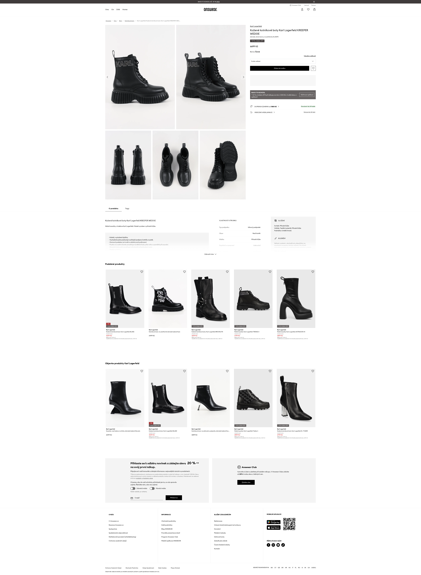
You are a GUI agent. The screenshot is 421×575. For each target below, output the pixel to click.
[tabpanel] (210, 233)
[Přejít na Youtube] (278, 545)
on (112, 9)
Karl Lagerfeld (256, 26)
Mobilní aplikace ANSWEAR (171, 541)
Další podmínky (166, 525)
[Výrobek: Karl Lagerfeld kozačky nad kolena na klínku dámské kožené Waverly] (125, 398)
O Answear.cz (114, 521)
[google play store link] (273, 522)
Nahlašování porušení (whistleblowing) (122, 537)
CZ (279, 567)
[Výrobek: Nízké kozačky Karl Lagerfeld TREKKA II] (253, 299)
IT (292, 567)
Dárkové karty (219, 537)
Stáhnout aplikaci (307, 95)
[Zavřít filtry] (314, 2)
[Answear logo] (210, 9)
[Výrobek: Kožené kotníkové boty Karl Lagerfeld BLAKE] (125, 299)
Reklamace (218, 521)
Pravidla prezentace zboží (170, 533)
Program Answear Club (169, 537)
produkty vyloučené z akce (144, 478)
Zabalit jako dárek (220, 541)
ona (107, 9)
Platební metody (220, 533)
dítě (118, 9)
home (124, 9)
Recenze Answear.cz (116, 525)
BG (272, 567)
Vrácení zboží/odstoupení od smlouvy (227, 525)
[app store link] (273, 527)
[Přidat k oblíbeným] (313, 68)
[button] (283, 61)
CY (275, 567)
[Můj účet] (302, 9)
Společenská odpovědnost (118, 533)
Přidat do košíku (279, 68)
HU (290, 567)
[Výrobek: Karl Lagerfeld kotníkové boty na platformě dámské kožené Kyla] (167, 299)
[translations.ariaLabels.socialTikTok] (283, 545)
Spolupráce (113, 529)
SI (302, 567)
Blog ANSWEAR (166, 529)
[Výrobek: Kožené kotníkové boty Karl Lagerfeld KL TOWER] (296, 398)
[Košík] (314, 9)
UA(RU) (313, 567)
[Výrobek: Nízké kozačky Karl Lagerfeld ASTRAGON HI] (296, 299)
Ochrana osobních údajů (118, 541)
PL (295, 567)
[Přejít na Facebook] (268, 545)
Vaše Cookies (162, 568)
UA (309, 567)
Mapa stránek (175, 568)
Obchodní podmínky (168, 521)
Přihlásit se (174, 498)
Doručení (217, 529)
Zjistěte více (246, 482)
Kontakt (217, 549)
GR (282, 567)
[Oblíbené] (308, 9)
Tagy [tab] (127, 208)
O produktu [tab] (113, 208)
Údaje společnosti (148, 568)
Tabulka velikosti (310, 56)
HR (286, 567)
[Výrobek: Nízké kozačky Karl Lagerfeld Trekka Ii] (253, 398)
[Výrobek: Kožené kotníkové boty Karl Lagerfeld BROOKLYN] (210, 299)
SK (305, 567)
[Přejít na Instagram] (273, 545)
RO (299, 567)
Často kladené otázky (222, 545)
